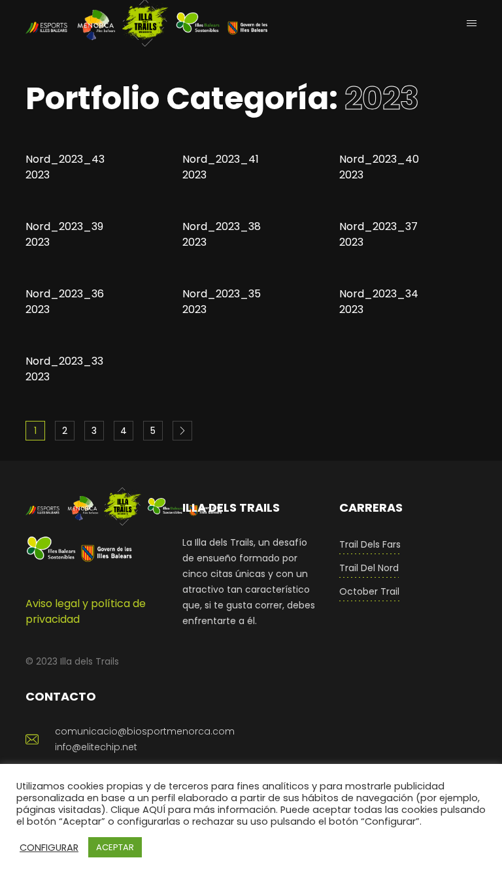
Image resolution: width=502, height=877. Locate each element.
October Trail (369, 591)
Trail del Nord (369, 567)
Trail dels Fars (370, 544)
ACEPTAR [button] (115, 847)
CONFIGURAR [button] (49, 847)
